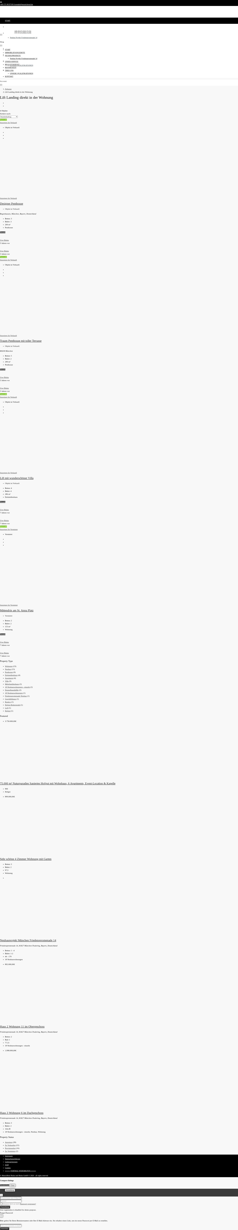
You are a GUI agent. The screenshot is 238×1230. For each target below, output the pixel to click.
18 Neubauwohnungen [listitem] (14, 693)
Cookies (8, 1168)
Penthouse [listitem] (9, 672)
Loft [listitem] (6, 708)
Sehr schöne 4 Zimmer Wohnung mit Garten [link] (25, 859)
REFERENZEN (10, 67)
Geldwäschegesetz (11, 1162)
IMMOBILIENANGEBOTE (15, 27)
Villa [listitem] (7, 681)
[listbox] (9, 117)
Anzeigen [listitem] (8, 1142)
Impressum (9, 1156)
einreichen (4, 1229)
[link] (36, 195)
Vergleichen (4, 1185)
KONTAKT (9, 76)
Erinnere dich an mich (11, 1204)
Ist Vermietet (13, 529)
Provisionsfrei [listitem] (10, 1148)
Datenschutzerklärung (12, 1159)
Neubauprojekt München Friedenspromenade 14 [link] (28, 940)
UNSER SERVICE (11, 42)
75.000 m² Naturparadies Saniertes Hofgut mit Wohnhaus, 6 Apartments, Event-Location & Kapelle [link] (57, 783)
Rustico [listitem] (8, 702)
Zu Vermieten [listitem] (10, 1151)
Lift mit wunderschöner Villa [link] (16, 478)
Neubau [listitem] (8, 669)
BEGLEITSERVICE (12, 48)
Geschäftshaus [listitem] (10, 699)
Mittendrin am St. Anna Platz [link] (16, 610)
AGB (7, 1165)
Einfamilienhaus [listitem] (11, 675)
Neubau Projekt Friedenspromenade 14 (23, 38)
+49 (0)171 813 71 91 (22, 33)
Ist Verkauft (12, 123)
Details (2, 232)
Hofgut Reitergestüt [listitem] (12, 705)
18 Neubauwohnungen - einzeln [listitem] (17, 687)
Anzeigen (4, 123)
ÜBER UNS (9, 70)
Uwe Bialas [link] (4, 240)
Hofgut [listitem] (7, 711)
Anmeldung (5, 1207)
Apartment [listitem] (9, 678)
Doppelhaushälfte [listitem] (12, 690)
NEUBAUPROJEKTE (13, 33)
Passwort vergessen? (28, 1204)
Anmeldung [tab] (10, 1190)
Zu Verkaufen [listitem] (10, 1145)
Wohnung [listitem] (9, 666)
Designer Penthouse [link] (11, 203)
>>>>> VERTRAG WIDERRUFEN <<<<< (20, 1171)
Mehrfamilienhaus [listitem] (12, 684)
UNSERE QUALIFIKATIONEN (21, 65)
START (7, 21)
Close (13, 1185)
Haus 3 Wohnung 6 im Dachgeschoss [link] (21, 1112)
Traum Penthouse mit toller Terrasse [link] (21, 340)
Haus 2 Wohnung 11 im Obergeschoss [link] (22, 1026)
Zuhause (8, 89)
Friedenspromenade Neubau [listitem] (16, 696)
